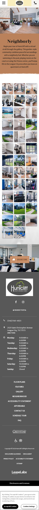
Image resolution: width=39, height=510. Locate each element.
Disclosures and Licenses (19, 483)
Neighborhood (19, 396)
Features (19, 387)
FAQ (19, 420)
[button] (3, 3)
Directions (11, 333)
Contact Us (19, 411)
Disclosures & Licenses (13, 454)
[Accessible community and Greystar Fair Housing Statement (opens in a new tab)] (16, 440)
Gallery (19, 391)
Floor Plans (19, 382)
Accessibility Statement (19, 401)
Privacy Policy (9, 459)
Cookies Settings (29, 506)
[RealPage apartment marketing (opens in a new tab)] (19, 473)
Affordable (19, 406)
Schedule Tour (19, 415)
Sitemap (19, 463)
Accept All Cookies (10, 506)
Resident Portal (20, 310)
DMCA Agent (27, 454)
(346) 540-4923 (35, 3)
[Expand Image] (31, 88)
